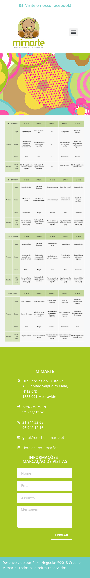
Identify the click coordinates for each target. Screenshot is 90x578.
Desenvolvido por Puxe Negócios (29, 562)
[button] (74, 32)
